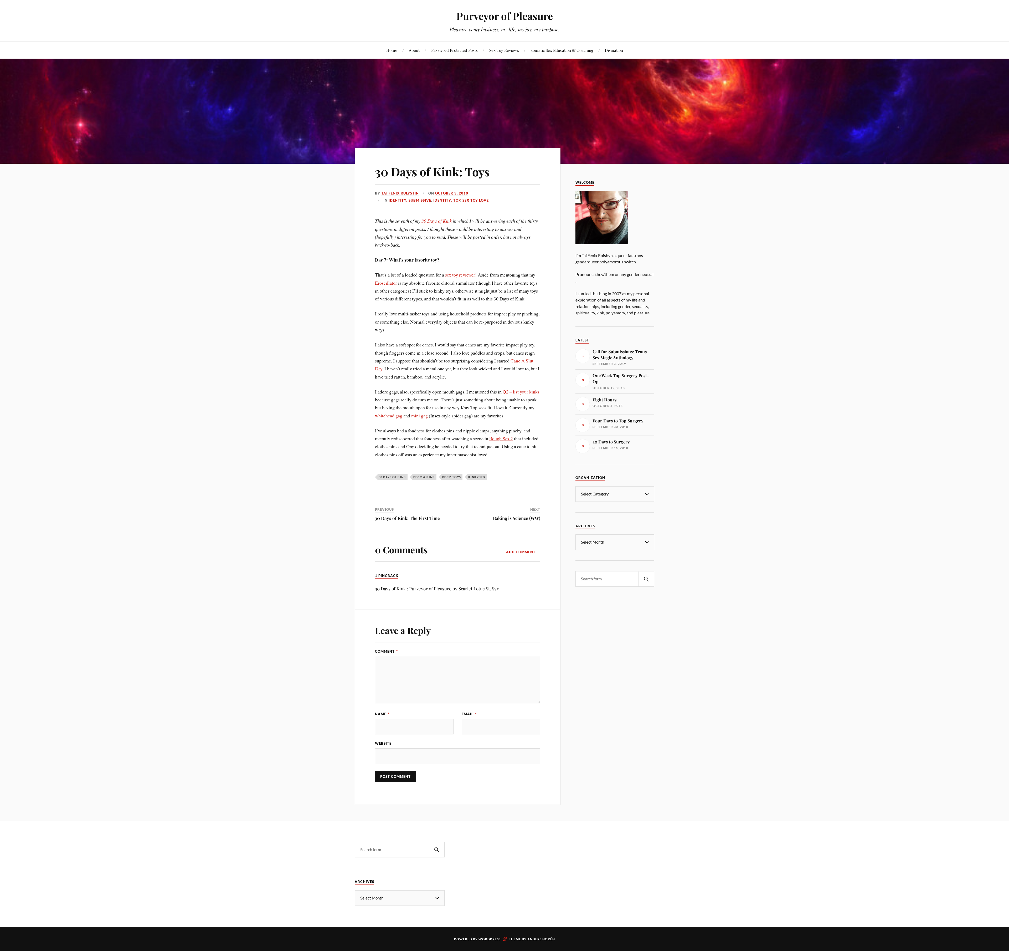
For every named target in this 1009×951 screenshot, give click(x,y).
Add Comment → (523, 552)
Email (469, 714)
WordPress (489, 939)
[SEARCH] (646, 579)
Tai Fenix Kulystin (400, 193)
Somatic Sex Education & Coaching (562, 50)
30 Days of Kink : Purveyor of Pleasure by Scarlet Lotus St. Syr (437, 588)
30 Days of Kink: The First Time (407, 518)
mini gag (419, 415)
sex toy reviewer (460, 275)
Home (391, 50)
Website (383, 743)
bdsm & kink (424, 477)
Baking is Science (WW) (516, 518)
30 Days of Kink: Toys (432, 171)
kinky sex (477, 477)
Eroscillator (386, 283)
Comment (386, 651)
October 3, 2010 (451, 193)
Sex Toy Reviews (504, 50)
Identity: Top (446, 200)
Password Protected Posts (454, 50)
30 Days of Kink (436, 221)
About (414, 50)
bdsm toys (451, 477)
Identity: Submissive (410, 200)
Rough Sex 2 (501, 438)
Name (382, 714)
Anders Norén (541, 939)
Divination (614, 50)
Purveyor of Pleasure (504, 16)
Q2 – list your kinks (521, 391)
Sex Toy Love (475, 200)
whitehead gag (388, 415)
